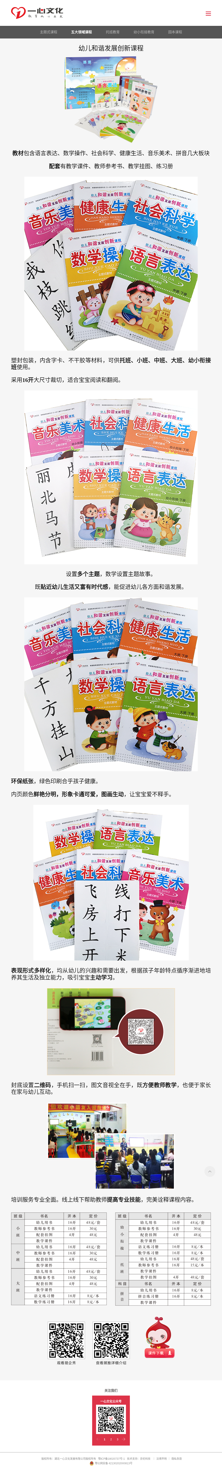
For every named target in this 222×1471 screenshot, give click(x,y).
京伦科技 (145, 1458)
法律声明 (161, 1458)
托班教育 (113, 32)
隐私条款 (176, 1458)
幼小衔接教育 (144, 32)
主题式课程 (48, 32)
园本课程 (175, 32)
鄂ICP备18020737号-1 (111, 1458)
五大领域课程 (81, 32)
